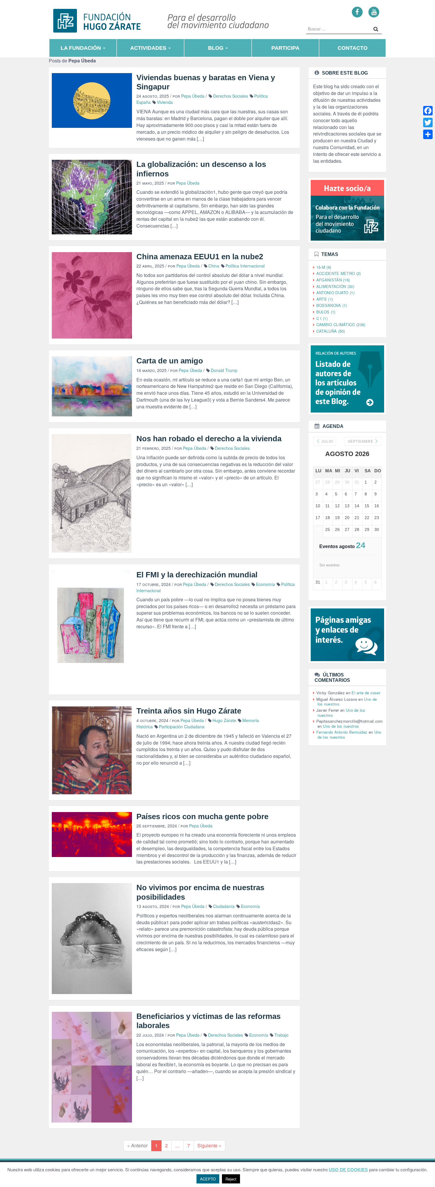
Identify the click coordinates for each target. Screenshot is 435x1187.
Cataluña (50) (330, 331)
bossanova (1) (331, 305)
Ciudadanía (224, 906)
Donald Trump (224, 370)
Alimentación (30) (335, 286)
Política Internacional (245, 266)
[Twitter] (428, 122)
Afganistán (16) (333, 280)
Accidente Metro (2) (338, 273)
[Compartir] (428, 134)
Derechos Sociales (230, 96)
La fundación (81, 48)
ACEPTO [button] (208, 1179)
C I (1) (322, 318)
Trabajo (281, 1035)
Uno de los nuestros (341, 726)
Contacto (353, 48)
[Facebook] (357, 11)
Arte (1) (324, 299)
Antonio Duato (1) (335, 292)
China (213, 266)
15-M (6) (323, 267)
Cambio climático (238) (340, 324)
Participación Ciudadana (181, 726)
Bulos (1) (326, 312)
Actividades (149, 48)
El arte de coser (366, 692)
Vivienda (165, 102)
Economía (265, 584)
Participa (285, 48)
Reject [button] (230, 1179)
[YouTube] (374, 11)
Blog (216, 48)
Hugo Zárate (224, 720)
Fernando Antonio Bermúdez (342, 732)
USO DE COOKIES (348, 1170)
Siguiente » (209, 1145)
